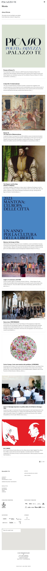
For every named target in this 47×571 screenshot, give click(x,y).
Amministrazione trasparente (9, 481)
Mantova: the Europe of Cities (11, 242)
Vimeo (3, 490)
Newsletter (5, 486)
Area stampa (27, 475)
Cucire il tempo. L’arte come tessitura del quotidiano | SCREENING (21, 364)
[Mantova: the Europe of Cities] (23, 218)
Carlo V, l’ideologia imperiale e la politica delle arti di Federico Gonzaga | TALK (22, 407)
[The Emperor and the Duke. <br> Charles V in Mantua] (23, 164)
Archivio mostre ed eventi (31, 473)
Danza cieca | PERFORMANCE (11, 322)
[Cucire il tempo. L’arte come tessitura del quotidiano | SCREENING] (23, 348)
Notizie (26, 471)
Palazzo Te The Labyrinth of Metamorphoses (12, 133)
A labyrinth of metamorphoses (11, 84)
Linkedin (4, 491)
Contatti (4, 477)
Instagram (4, 489)
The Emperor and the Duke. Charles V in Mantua (10, 184)
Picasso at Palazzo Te (9, 70)
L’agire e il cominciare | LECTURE (12, 280)
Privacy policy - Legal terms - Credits (23, 566)
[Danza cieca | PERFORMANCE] (23, 305)
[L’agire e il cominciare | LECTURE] (23, 265)
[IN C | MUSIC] (23, 432)
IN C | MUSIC (6, 448)
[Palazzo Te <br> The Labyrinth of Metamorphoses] (23, 112)
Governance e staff (7, 479)
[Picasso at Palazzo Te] (23, 46)
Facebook (4, 488)
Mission (4, 478)
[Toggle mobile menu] (44, 1)
